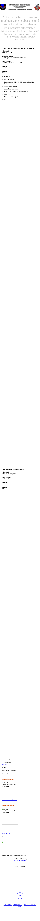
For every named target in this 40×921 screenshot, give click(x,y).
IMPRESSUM (17, 905)
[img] (20, 7)
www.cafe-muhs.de (20, 860)
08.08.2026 (5, 764)
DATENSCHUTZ (30, 905)
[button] (20, 895)
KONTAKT (8, 905)
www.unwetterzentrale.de (9, 800)
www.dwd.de (6, 833)
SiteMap (20, 906)
